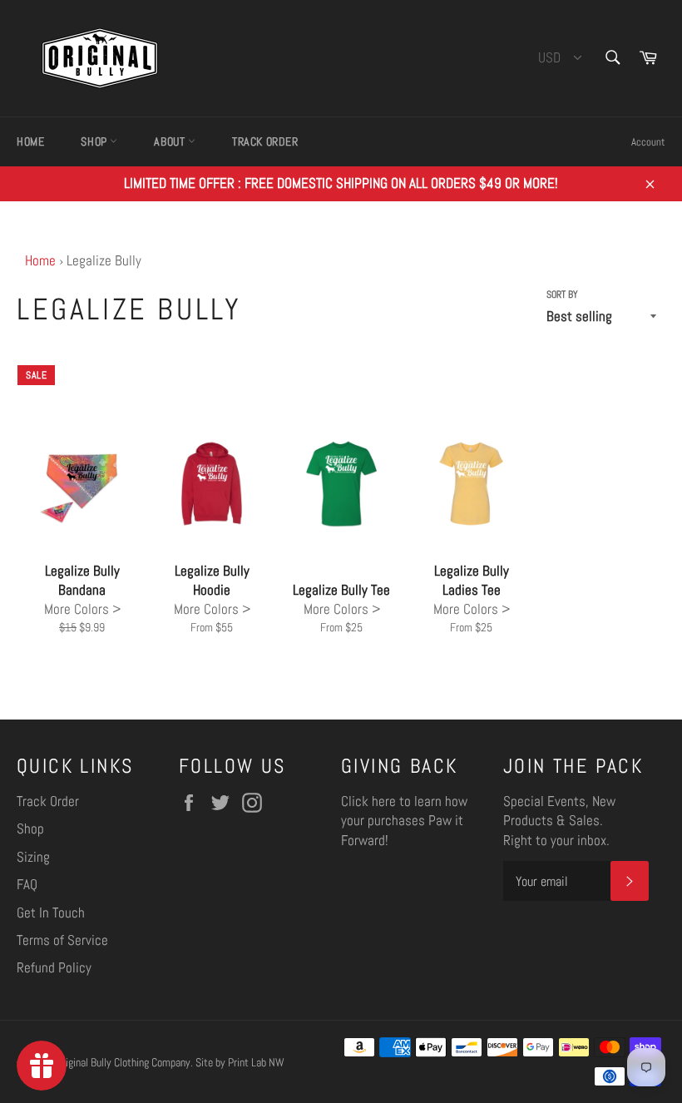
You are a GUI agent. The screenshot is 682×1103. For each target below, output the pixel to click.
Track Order (265, 141)
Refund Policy (54, 967)
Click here (368, 801)
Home (30, 141)
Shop (95, 141)
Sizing (33, 857)
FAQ (27, 884)
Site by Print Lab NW (239, 1063)
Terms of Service (62, 940)
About (171, 141)
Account (648, 142)
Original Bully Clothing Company (123, 1063)
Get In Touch (51, 912)
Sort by (562, 294)
